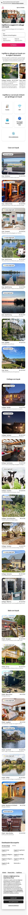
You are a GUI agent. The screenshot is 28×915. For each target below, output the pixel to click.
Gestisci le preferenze (13, 905)
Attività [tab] (14, 845)
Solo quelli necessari (13, 901)
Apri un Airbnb (20, 7)
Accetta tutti (13, 898)
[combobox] (13, 35)
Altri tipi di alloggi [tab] (6, 845)
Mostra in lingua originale (17, 3)
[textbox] (7, 40)
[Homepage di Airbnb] (3, 7)
